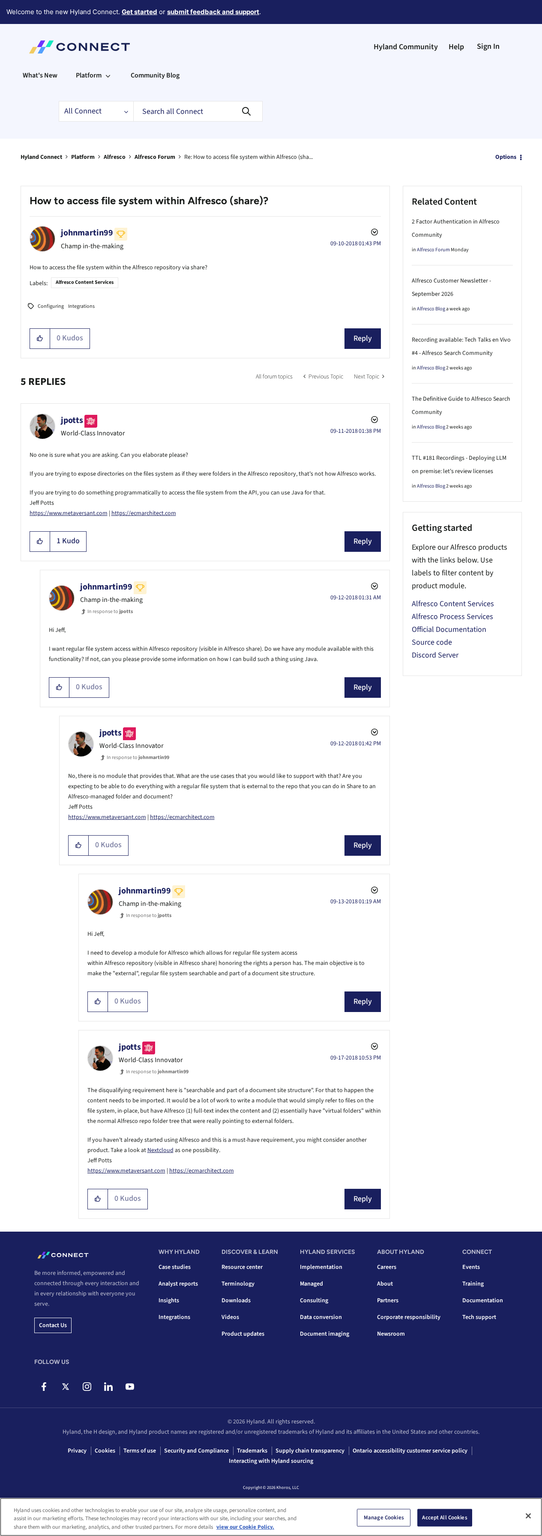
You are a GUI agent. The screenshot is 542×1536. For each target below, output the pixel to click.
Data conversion (321, 1317)
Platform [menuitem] (89, 75)
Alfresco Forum (155, 157)
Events (471, 1267)
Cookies (105, 1451)
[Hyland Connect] (79, 47)
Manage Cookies (384, 1517)
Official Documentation (449, 629)
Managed (311, 1284)
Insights (169, 1300)
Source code (432, 642)
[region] (271, 1517)
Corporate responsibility (408, 1317)
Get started (139, 12)
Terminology (238, 1284)
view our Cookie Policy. (245, 1527)
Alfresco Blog (431, 309)
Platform (83, 157)
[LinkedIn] (108, 1386)
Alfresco (115, 157)
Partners (387, 1300)
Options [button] (505, 157)
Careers (386, 1267)
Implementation (321, 1267)
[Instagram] (86, 1386)
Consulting (314, 1300)
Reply (362, 338)
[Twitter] (65, 1386)
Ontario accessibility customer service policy (410, 1451)
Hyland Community (406, 47)
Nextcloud (160, 1150)
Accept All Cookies (444, 1517)
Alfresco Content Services (85, 282)
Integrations (81, 306)
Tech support (479, 1317)
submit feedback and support (213, 12)
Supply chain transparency (309, 1451)
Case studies (175, 1267)
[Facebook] (44, 1386)
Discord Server (435, 655)
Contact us (53, 1325)
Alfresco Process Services (452, 616)
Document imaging (324, 1334)
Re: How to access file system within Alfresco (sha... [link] (248, 157)
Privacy (77, 1451)
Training (473, 1284)
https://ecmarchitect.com (143, 513)
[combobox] (198, 111)
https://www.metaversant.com (69, 513)
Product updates (243, 1334)
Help (456, 47)
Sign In (488, 46)
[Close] (528, 1515)
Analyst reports (178, 1284)
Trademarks (252, 1451)
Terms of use (139, 1451)
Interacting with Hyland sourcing (271, 1461)
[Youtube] (129, 1386)
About (385, 1284)
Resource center (242, 1267)
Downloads (236, 1300)
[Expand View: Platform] (108, 75)
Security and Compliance (196, 1451)
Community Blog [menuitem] (155, 75)
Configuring (51, 306)
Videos (230, 1317)
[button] (40, 338)
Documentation (482, 1300)
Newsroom (391, 1334)
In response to (110, 611)
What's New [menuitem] (40, 75)
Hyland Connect (41, 157)
